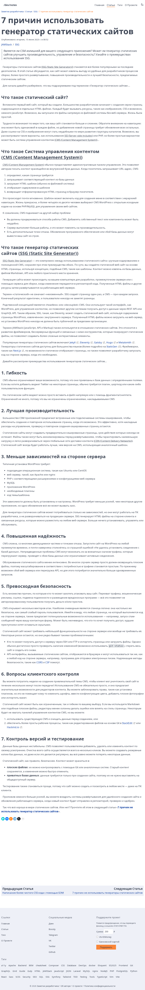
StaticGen (111, 346)
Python (133, 971)
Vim (111, 976)
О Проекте (131, 5)
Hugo (109, 342)
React (4, 976)
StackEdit (127, 723)
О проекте (77, 986)
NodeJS (104, 971)
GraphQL (5, 971)
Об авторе (66, 986)
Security (26, 976)
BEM (31, 965)
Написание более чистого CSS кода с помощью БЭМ (33, 892)
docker (92, 965)
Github (52, 952)
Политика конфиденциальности (99, 986)
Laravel (77, 971)
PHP (112, 971)
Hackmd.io (13, 727)
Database (71, 965)
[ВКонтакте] (7, 818)
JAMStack (6, 44)
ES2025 (112, 965)
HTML (37, 971)
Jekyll (72, 342)
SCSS (18, 976)
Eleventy (85, 342)
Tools (92, 976)
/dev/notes (10, 5)
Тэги (119, 5)
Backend (22, 965)
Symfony (56, 976)
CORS (39, 662)
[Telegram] (15, 818)
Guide (22, 971)
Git (131, 965)
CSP (47, 662)
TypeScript (102, 976)
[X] (19, 818)
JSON (68, 971)
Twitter (52, 946)
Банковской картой (109, 941)
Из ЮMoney (105, 936)
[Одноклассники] (11, 818)
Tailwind (67, 976)
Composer (54, 965)
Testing (83, 976)
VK (50, 940)
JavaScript (59, 971)
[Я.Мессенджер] (3, 818)
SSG (35, 11)
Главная (99, 5)
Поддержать (106, 947)
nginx (95, 971)
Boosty (52, 929)
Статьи (111, 5)
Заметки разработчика (12, 11)
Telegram (53, 934)
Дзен (51, 923)
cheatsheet (41, 965)
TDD (75, 976)
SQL (41, 976)
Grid (15, 971)
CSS (63, 965)
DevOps (82, 965)
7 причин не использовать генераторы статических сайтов (107, 892)
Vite (118, 976)
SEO (35, 976)
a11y (3, 965)
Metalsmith (125, 342)
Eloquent (102, 965)
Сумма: (100, 931)
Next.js (17, 350)
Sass (11, 976)
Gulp (29, 971)
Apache (12, 965)
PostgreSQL (122, 971)
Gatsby (98, 342)
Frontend (123, 965)
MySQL (86, 971)
